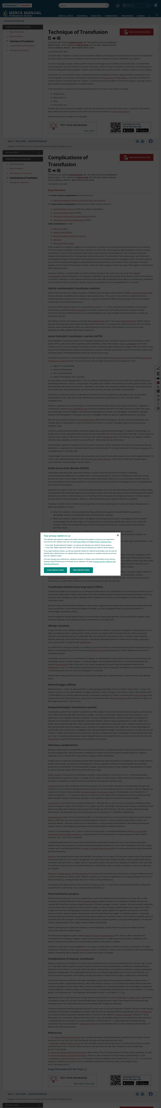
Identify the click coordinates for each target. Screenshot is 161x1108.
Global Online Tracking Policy (100, 542)
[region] (80, 554)
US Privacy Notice (79, 542)
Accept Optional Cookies (55, 570)
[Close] (117, 535)
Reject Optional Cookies (81, 570)
